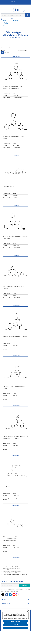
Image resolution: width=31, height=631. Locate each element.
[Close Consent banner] (28, 610)
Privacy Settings (15, 621)
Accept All (15, 627)
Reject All (15, 624)
